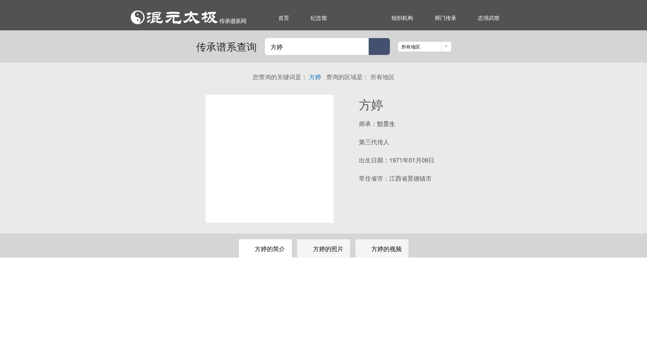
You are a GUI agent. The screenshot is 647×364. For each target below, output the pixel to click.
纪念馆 (319, 18)
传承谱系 (359, 18)
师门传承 (445, 18)
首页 (283, 18)
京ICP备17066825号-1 (409, 322)
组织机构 (402, 18)
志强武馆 (488, 18)
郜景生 (386, 123)
